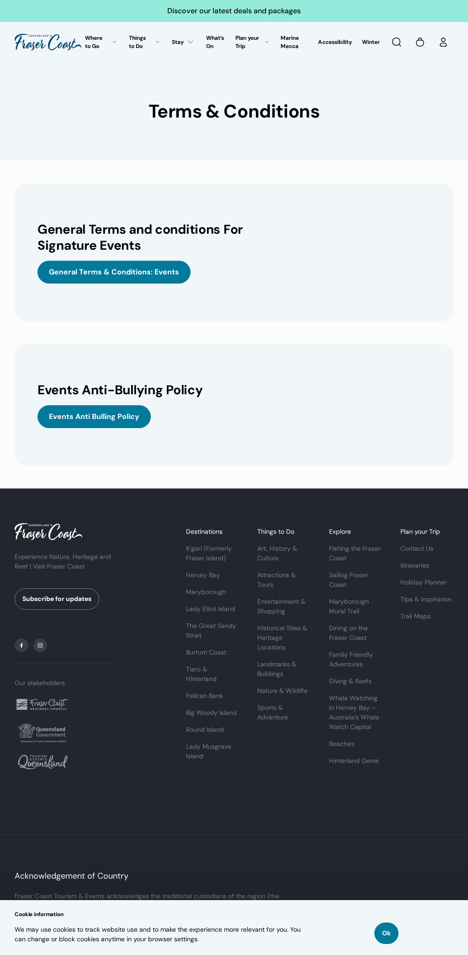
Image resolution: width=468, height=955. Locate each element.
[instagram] (40, 645)
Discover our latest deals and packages (234, 11)
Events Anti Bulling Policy (94, 416)
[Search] (397, 42)
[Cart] (420, 42)
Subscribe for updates (56, 599)
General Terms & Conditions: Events (114, 272)
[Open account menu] (443, 42)
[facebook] (21, 645)
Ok (386, 933)
